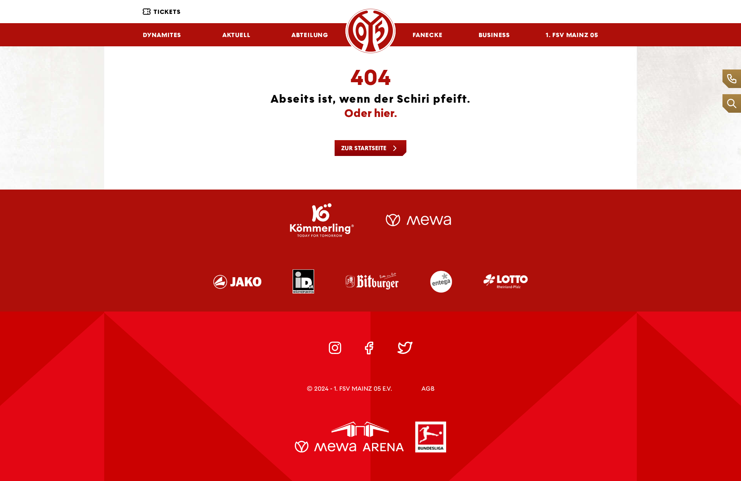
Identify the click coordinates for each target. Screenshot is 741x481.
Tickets (167, 12)
